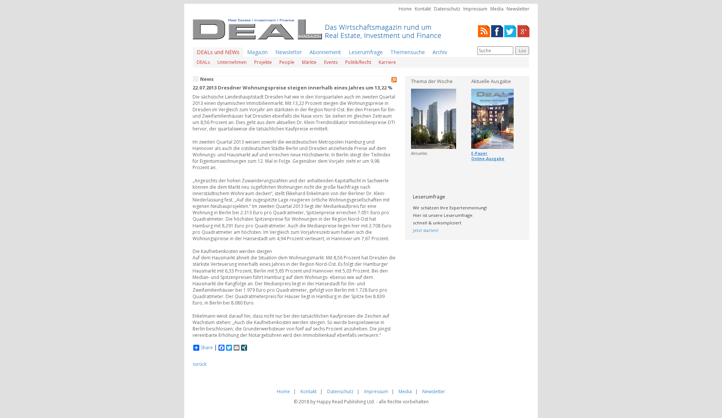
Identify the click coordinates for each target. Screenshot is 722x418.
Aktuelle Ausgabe (491, 81)
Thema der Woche (432, 81)
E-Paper (479, 153)
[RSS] (484, 30)
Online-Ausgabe (487, 158)
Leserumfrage (366, 52)
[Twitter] (510, 30)
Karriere (387, 62)
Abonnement (325, 52)
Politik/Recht (358, 62)
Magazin (257, 52)
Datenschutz (447, 9)
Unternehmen (232, 62)
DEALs (203, 62)
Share (207, 348)
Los (522, 50)
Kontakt (423, 9)
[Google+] (523, 30)
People (286, 62)
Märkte (309, 62)
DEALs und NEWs (218, 52)
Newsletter (518, 9)
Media (497, 9)
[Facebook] (497, 30)
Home (405, 9)
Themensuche (407, 52)
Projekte (263, 62)
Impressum (475, 9)
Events (331, 62)
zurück (199, 364)
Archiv (439, 52)
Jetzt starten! (425, 230)
